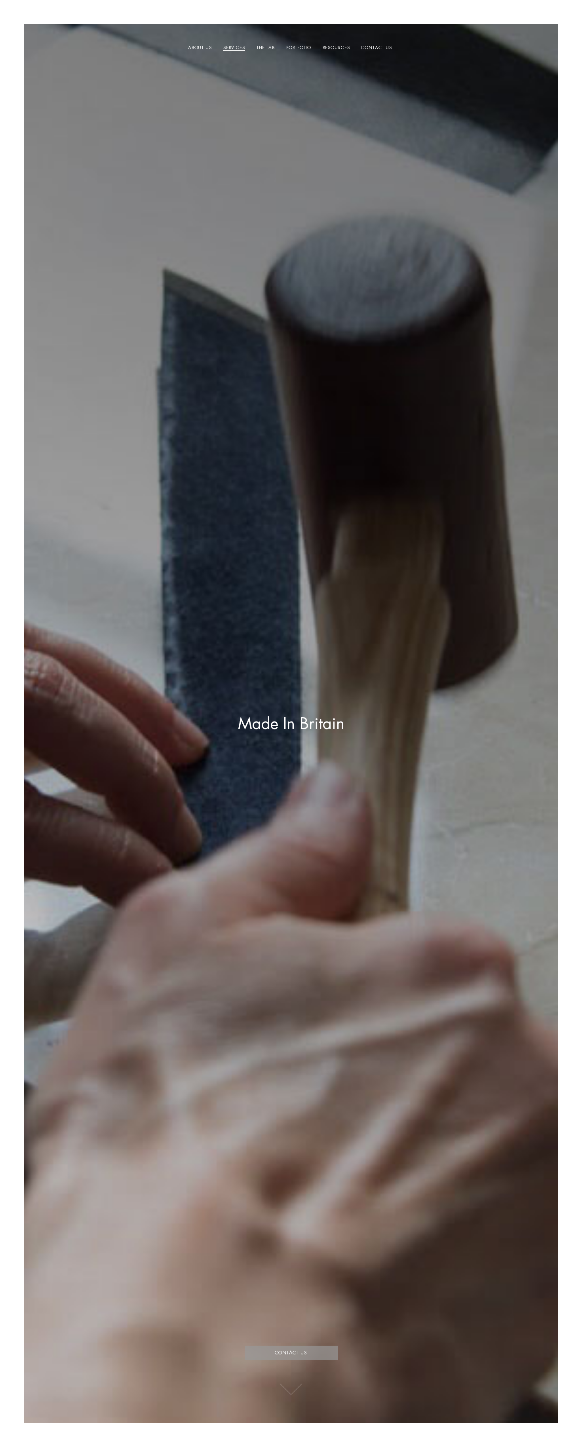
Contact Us (376, 47)
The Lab (266, 47)
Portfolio (298, 47)
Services (234, 47)
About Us (200, 47)
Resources (336, 47)
